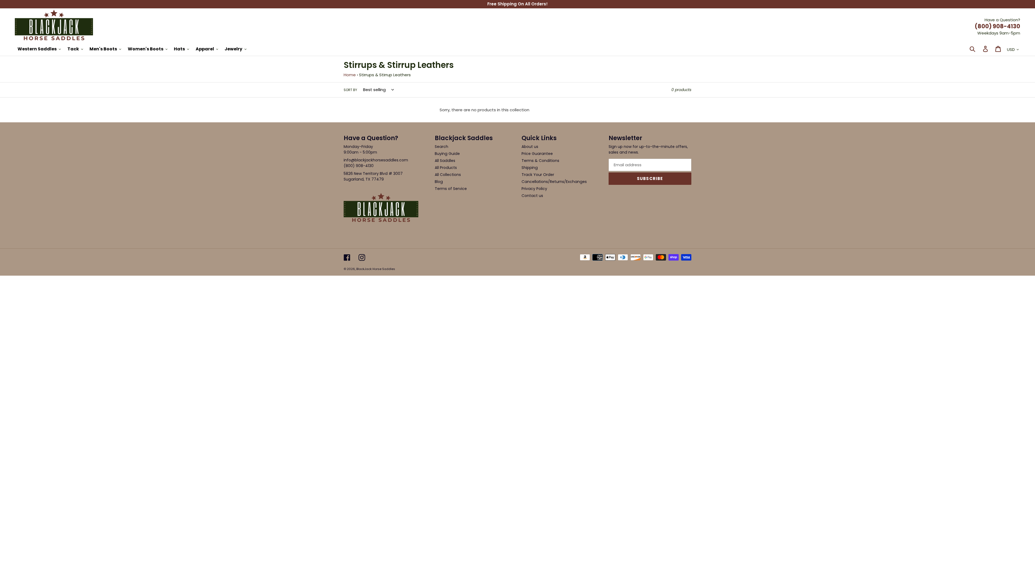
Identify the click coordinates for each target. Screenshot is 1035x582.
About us (530, 146)
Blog (439, 181)
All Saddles (445, 160)
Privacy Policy (534, 188)
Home (350, 75)
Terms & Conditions (540, 160)
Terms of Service (451, 188)
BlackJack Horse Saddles (375, 269)
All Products (446, 167)
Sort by (350, 90)
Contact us (532, 195)
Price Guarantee (537, 153)
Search (441, 146)
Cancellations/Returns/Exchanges (554, 181)
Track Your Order (538, 174)
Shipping (530, 167)
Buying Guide (447, 153)
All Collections (448, 174)
